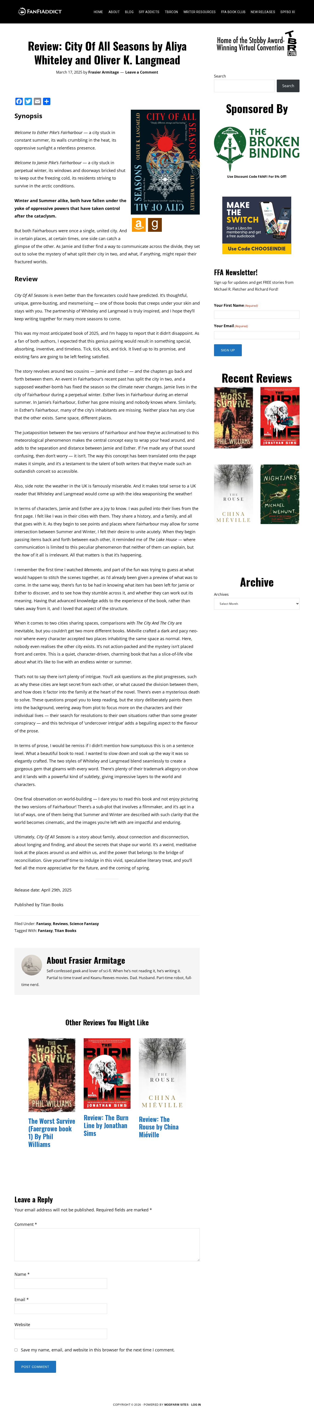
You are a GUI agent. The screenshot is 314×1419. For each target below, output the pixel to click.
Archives (221, 594)
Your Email (231, 325)
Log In (196, 1404)
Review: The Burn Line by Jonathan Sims (106, 1125)
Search (220, 76)
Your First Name (236, 305)
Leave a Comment (141, 72)
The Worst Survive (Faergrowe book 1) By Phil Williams (51, 1132)
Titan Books (65, 930)
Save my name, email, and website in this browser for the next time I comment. (98, 1350)
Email (21, 1299)
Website (22, 1324)
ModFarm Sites (176, 1404)
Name (22, 1274)
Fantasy (43, 923)
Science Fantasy (84, 923)
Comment (25, 1224)
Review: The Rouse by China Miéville (159, 1126)
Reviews (60, 923)
